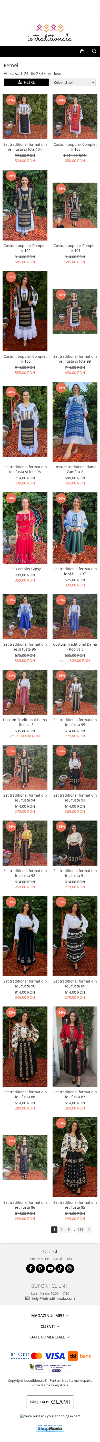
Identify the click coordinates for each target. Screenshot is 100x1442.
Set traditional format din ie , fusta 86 (25, 1205)
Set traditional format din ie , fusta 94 (25, 798)
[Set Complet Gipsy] (25, 528)
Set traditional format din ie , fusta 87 (75, 1094)
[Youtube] (50, 1268)
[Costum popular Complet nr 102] (25, 205)
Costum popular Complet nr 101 (75, 248)
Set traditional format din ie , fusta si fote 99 (75, 359)
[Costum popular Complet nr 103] (75, 116)
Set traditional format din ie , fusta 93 (75, 798)
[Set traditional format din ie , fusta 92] (25, 843)
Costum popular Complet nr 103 (75, 147)
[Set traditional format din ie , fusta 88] (25, 1046)
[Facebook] (30, 1268)
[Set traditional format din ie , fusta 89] (75, 936)
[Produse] (7, 52)
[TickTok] (59, 1268)
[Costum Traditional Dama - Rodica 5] (25, 692)
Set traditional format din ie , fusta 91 (75, 873)
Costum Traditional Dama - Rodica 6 (75, 647)
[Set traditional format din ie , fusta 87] (75, 1046)
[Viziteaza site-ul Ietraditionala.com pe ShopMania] (50, 1428)
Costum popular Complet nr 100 (25, 359)
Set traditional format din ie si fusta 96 (25, 647)
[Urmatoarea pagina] (89, 1229)
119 (80, 1229)
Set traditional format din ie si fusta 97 (75, 571)
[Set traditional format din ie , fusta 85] (75, 1157)
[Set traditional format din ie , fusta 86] (25, 1157)
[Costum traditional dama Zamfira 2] (75, 422)
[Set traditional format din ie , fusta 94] (25, 767)
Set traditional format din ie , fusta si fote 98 (25, 469)
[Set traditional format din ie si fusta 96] (25, 616)
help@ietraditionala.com (53, 1298)
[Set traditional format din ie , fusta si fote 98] (25, 421)
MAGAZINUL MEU (48, 1315)
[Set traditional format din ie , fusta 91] (75, 843)
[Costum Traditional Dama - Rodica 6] (75, 616)
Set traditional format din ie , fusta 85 (75, 1205)
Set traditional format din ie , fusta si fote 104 (25, 147)
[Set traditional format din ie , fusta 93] (75, 767)
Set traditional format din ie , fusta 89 (75, 983)
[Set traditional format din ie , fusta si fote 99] (75, 311)
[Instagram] (69, 1268)
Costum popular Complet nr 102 (25, 248)
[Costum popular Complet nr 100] (25, 311)
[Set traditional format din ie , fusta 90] (25, 936)
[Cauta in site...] (94, 51)
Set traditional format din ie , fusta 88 (25, 1094)
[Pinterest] (40, 1268)
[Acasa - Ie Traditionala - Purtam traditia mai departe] (50, 33)
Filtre (28, 82)
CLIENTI (48, 1326)
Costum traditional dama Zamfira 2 (75, 469)
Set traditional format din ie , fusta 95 (75, 722)
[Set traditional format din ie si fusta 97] (75, 528)
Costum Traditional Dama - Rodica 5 (25, 722)
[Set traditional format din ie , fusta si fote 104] (25, 116)
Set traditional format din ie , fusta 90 (25, 983)
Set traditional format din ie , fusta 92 (25, 873)
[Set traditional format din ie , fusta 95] (75, 692)
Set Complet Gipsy (25, 568)
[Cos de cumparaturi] (82, 51)
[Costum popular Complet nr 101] (75, 205)
